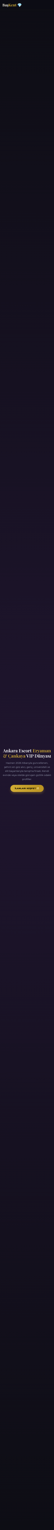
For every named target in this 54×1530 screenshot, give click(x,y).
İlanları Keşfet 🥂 (27, 788)
